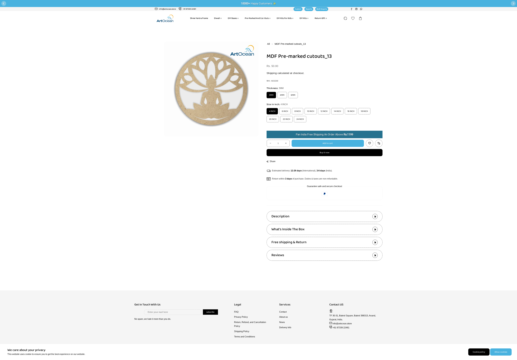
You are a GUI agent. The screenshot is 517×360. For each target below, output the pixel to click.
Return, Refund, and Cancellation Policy (250, 324)
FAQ (236, 312)
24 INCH (300, 119)
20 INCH (272, 119)
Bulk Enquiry (322, 9)
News (282, 322)
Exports (309, 9)
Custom (298, 9)
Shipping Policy (241, 331)
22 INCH (286, 119)
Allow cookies (501, 352)
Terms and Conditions (244, 336)
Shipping (272, 73)
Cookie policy (479, 352)
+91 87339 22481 (341, 327)
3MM (271, 95)
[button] (360, 18)
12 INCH (324, 111)
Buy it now (324, 152)
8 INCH (297, 111)
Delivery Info (285, 327)
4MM (282, 95)
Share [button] (273, 161)
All (268, 44)
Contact (283, 312)
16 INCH (350, 111)
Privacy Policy (241, 317)
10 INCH (310, 111)
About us (283, 317)
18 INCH (364, 111)
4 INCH (272, 111)
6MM (293, 95)
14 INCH (337, 111)
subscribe (210, 312)
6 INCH (285, 111)
